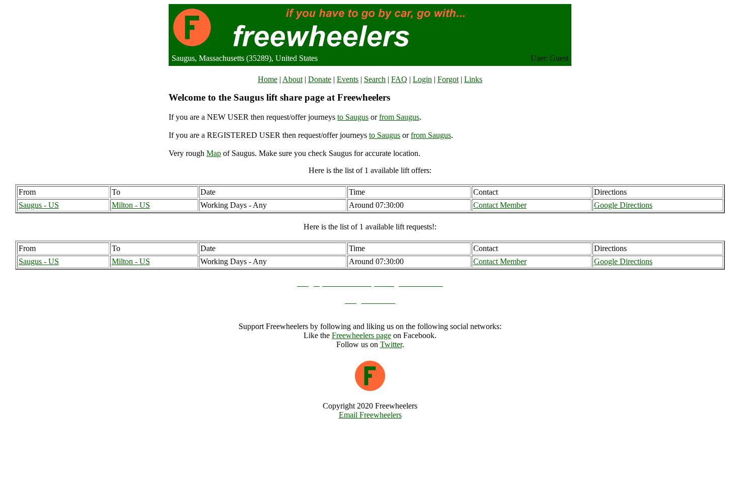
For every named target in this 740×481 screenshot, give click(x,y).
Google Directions (623, 205)
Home (267, 79)
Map (213, 153)
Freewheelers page (361, 335)
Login (422, 79)
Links (473, 79)
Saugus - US (39, 205)
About (292, 79)
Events (347, 79)
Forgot (448, 79)
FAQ (399, 79)
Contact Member (500, 205)
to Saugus (352, 117)
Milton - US (131, 205)
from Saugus (399, 117)
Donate (319, 79)
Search (375, 79)
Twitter (391, 344)
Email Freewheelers (370, 415)
